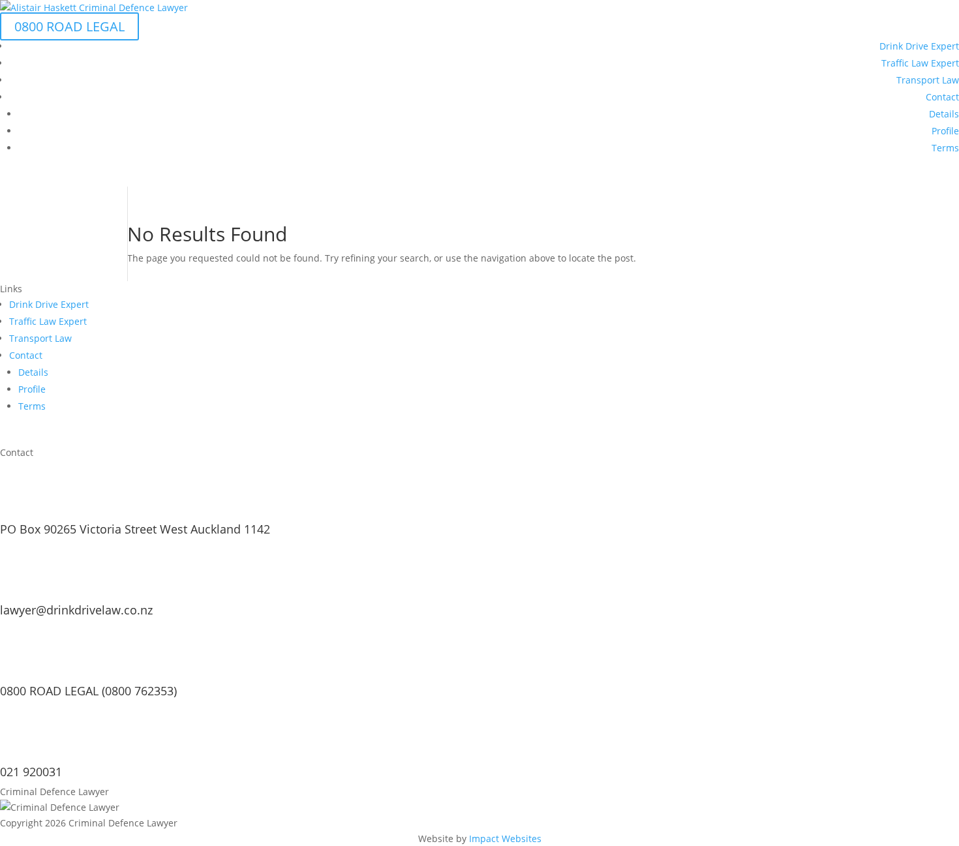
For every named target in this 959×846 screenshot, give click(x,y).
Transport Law (927, 80)
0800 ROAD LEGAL (69, 26)
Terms (945, 148)
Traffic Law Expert (920, 63)
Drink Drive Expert (919, 46)
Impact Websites (505, 838)
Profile (945, 131)
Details (944, 114)
